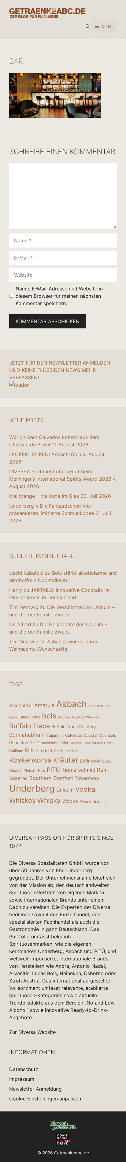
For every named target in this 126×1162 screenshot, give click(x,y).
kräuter (65, 759)
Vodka (85, 789)
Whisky (49, 800)
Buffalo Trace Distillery (73, 726)
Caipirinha (55, 735)
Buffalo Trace (29, 726)
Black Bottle (30, 717)
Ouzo (106, 761)
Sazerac (18, 778)
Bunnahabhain (27, 735)
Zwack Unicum (93, 801)
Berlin (13, 717)
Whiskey (22, 800)
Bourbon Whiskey (85, 717)
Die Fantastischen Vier (49, 742)
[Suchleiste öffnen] (87, 26)
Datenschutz (23, 1069)
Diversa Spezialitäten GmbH (92, 743)
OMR (95, 761)
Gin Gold (43, 750)
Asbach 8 (95, 706)
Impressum (21, 1079)
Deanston (18, 742)
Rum (102, 770)
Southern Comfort (51, 778)
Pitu (41, 770)
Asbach (71, 704)
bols (49, 715)
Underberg (32, 788)
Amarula (44, 705)
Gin (29, 750)
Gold (58, 750)
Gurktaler (70, 751)
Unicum (65, 790)
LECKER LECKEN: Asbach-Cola (45, 454)
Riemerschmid (78, 770)
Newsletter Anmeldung (35, 1089)
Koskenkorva (30, 760)
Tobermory (87, 778)
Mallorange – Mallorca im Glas (44, 496)
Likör (85, 760)
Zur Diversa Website (32, 1032)
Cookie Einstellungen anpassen (45, 1099)
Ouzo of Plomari (22, 770)
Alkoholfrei (21, 705)
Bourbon (64, 717)
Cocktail (91, 735)
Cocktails (108, 735)
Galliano (16, 750)
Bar (107, 706)
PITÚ (53, 769)
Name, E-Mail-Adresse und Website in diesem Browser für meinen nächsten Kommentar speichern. (59, 296)
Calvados (73, 735)
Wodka (70, 801)
